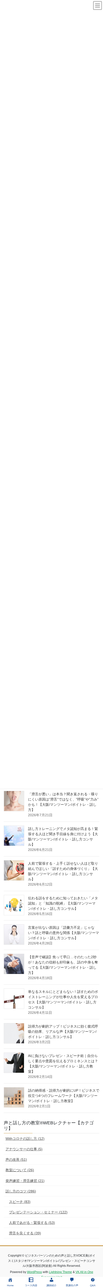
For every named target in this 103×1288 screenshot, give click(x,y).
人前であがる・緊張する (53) (32, 1223)
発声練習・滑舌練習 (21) (25, 1181)
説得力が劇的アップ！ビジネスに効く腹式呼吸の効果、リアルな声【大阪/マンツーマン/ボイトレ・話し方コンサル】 (63, 1031)
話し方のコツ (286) (21, 1191)
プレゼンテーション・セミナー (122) (38, 1212)
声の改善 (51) (16, 1160)
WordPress (34, 1272)
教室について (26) (20, 1170)
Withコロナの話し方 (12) (25, 1139)
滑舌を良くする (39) (25, 1233)
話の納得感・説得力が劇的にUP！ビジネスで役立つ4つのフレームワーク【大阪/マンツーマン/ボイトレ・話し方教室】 (63, 1095)
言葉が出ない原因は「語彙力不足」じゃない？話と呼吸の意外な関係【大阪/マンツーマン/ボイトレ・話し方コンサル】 (63, 933)
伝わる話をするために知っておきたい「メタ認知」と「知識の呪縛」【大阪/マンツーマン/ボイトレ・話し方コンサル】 (63, 903)
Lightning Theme (60, 1272)
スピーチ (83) (19, 1202)
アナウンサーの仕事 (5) (24, 1149)
